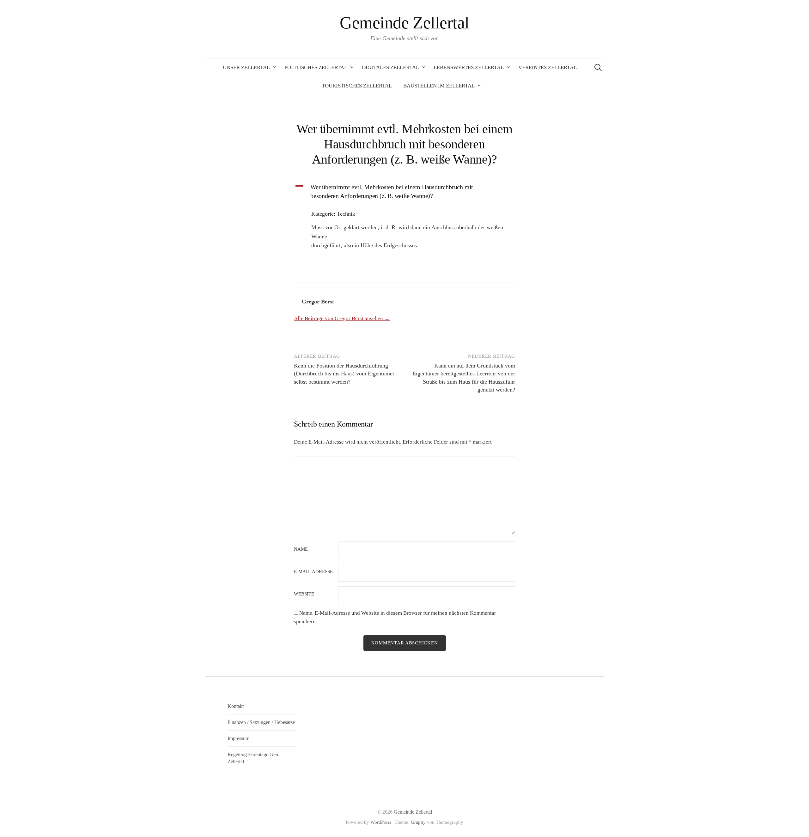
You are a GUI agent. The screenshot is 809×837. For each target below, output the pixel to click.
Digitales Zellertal (390, 67)
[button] (404, 191)
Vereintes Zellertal (547, 67)
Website (304, 594)
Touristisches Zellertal (357, 86)
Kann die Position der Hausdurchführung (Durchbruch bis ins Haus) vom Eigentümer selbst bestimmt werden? (344, 373)
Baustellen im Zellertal (439, 86)
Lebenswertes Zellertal (469, 67)
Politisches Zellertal (315, 67)
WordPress (380, 822)
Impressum (238, 738)
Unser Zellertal (246, 67)
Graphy (418, 822)
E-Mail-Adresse (313, 571)
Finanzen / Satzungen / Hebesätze (261, 722)
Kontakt (236, 706)
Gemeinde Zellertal (404, 22)
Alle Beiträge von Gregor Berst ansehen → (342, 318)
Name (301, 549)
